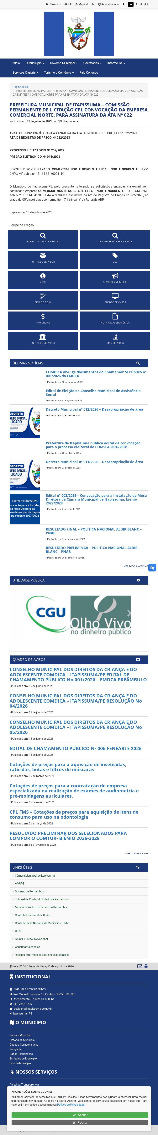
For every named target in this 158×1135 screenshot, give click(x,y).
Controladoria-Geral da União (32, 915)
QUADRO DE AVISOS (115, 302)
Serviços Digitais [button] (24, 72)
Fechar (82, 1122)
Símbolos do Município (23, 1058)
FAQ (70, 4)
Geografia (16, 1049)
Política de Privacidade (71, 1104)
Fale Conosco (89, 72)
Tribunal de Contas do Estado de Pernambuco (42, 899)
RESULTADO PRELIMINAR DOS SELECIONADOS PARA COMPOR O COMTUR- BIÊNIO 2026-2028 (68, 835)
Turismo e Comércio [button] (57, 72)
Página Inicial (21, 86)
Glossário (55, 4)
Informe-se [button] (115, 63)
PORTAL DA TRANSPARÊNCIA (43, 241)
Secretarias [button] (91, 63)
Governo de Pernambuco (29, 891)
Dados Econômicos (21, 1053)
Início (16, 63)
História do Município (22, 1040)
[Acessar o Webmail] (140, 966)
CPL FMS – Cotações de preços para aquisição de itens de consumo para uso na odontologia (74, 814)
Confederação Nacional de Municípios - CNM (41, 923)
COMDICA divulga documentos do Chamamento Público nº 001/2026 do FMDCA (96, 374)
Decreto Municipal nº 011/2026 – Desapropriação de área (94, 461)
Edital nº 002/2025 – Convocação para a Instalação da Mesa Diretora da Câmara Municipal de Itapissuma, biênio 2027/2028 (96, 499)
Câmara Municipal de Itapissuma (34, 875)
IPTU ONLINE (43, 322)
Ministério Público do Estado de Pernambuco (41, 907)
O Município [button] (34, 63)
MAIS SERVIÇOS (115, 343)
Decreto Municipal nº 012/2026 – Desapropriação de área (94, 409)
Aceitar (82, 1115)
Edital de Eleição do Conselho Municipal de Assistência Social (93, 392)
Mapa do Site (86, 4)
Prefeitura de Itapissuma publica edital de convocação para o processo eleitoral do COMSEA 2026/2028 (93, 445)
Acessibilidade (110, 4)
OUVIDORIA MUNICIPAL (115, 282)
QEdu (18, 931)
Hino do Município (20, 1063)
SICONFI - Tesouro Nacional (31, 939)
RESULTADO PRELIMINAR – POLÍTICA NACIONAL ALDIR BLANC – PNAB (92, 549)
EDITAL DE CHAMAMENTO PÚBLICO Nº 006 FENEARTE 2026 (76, 748)
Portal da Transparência (24, 1084)
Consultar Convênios (27, 946)
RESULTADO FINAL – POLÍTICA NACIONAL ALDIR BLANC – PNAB (94, 531)
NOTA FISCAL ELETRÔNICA (115, 322)
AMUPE (19, 883)
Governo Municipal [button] (62, 63)
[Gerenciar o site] (146, 966)
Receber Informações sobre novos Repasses (41, 954)
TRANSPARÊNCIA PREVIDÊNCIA (115, 241)
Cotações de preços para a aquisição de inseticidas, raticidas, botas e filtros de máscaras (68, 767)
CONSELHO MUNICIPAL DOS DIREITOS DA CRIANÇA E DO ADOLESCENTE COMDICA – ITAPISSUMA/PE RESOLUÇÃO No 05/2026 (76, 727)
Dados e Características (24, 1044)
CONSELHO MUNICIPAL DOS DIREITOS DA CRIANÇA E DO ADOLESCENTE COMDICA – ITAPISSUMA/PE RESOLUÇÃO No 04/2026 (76, 700)
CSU (115, 262)
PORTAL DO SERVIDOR (43, 262)
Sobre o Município (20, 1035)
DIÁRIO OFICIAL (43, 302)
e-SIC (42, 282)
